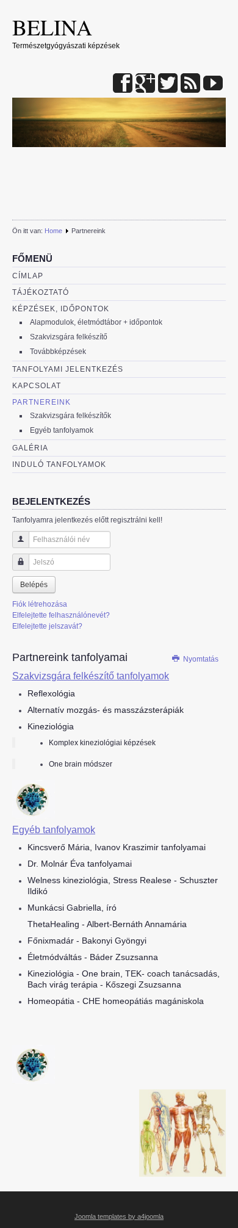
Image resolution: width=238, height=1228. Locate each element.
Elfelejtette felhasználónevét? (61, 615)
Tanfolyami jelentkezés (67, 369)
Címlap (27, 276)
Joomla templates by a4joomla (119, 1216)
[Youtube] (213, 84)
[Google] (145, 84)
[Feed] (190, 84)
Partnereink (41, 402)
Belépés (34, 584)
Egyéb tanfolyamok (61, 430)
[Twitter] (168, 84)
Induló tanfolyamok (59, 464)
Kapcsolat (36, 385)
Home (53, 230)
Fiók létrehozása (39, 604)
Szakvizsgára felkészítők (70, 415)
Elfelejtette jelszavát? (47, 626)
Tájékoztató (40, 292)
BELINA (52, 27)
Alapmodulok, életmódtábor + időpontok (96, 322)
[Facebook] (122, 84)
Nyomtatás (199, 659)
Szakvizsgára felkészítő (68, 337)
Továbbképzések (58, 351)
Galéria (30, 448)
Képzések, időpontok (60, 309)
